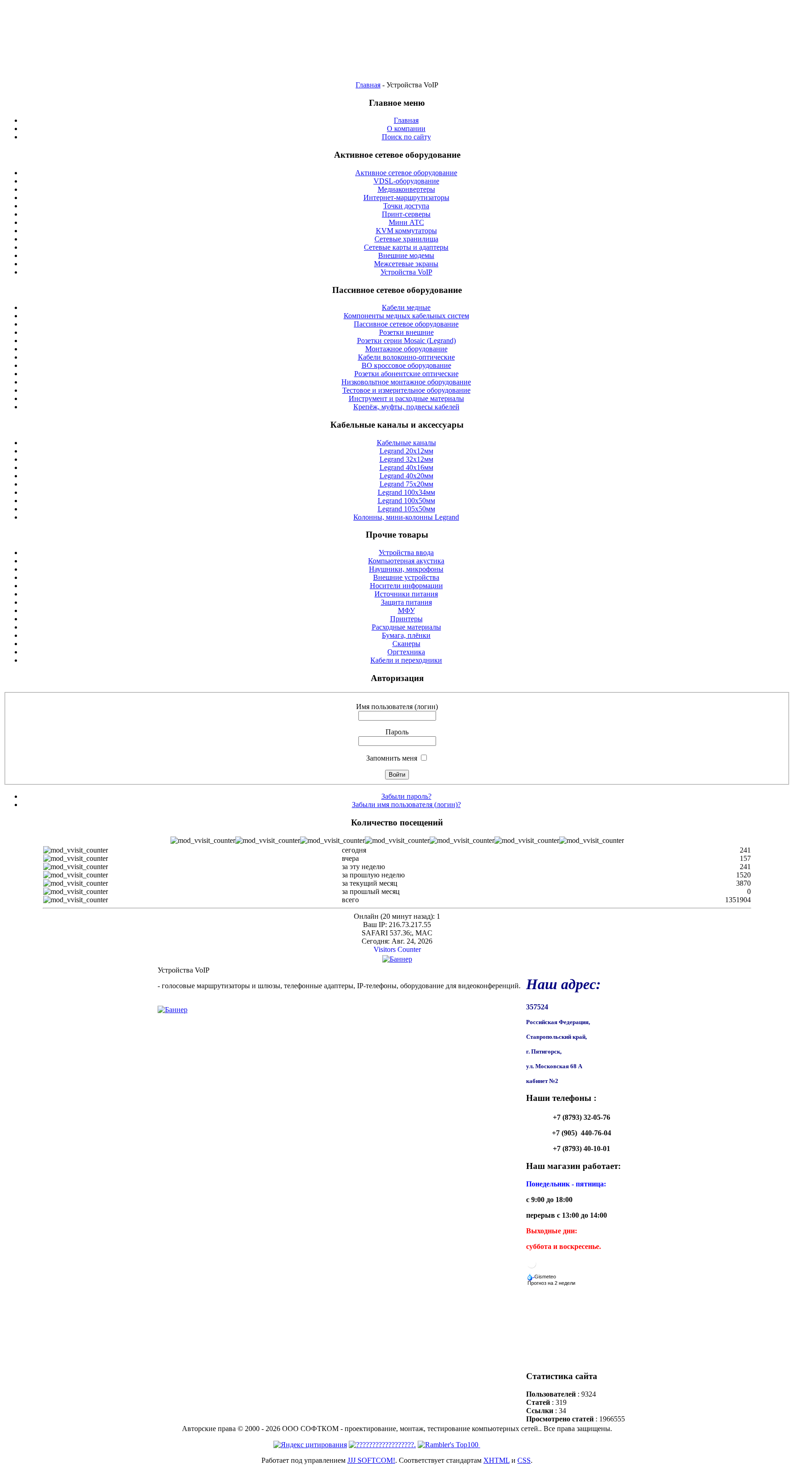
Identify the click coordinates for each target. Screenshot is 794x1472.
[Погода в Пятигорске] (531, 1267)
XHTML (496, 1460)
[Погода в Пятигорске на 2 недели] (551, 1281)
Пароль (397, 732)
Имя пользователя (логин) (397, 706)
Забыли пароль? (406, 796)
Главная (368, 85)
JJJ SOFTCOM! (371, 1460)
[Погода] (542, 1274)
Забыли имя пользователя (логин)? (406, 804)
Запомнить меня (391, 758)
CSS (524, 1460)
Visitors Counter (397, 949)
